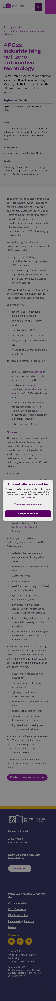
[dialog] (28, 500)
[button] (28, 504)
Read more (30, 497)
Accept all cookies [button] (28, 513)
